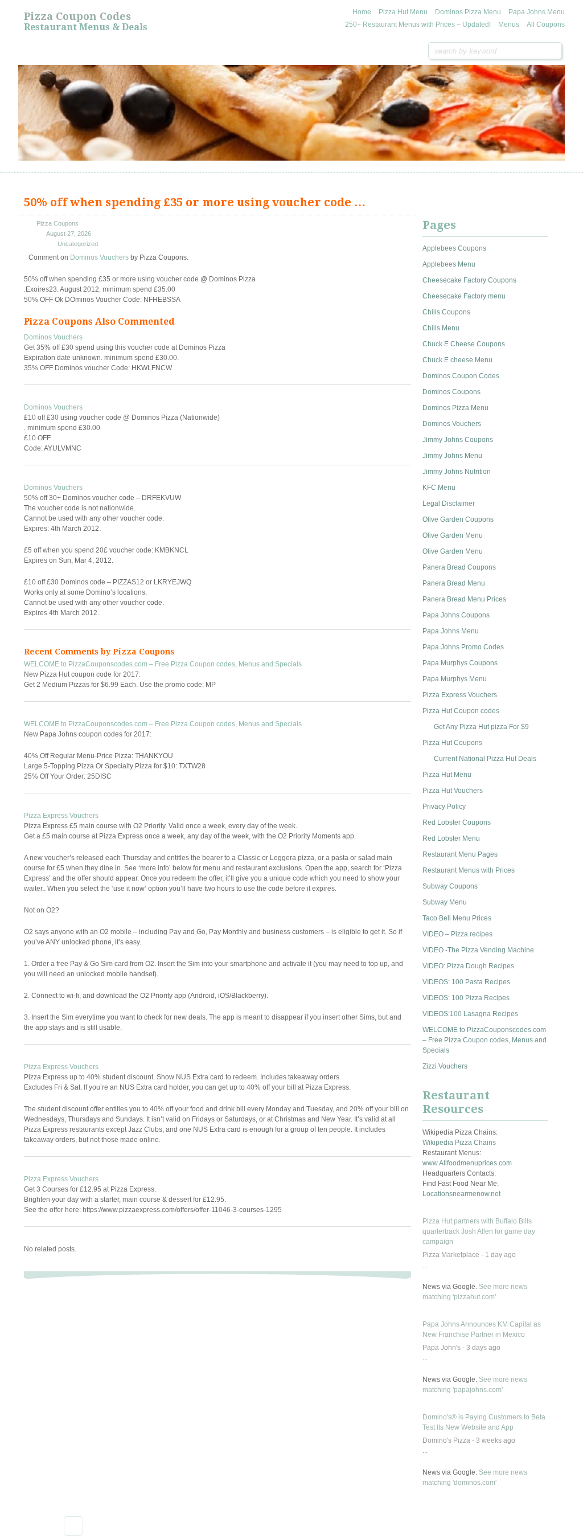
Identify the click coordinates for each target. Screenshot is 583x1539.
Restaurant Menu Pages (460, 854)
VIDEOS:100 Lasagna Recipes (470, 1014)
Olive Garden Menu (452, 535)
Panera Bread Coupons (459, 567)
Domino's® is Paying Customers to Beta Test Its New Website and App (483, 1422)
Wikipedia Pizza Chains (459, 1143)
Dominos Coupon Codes (460, 376)
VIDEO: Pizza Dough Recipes (468, 966)
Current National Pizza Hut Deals (485, 759)
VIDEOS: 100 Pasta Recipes (466, 982)
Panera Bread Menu (453, 583)
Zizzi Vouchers (444, 1066)
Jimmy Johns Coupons (457, 440)
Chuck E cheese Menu (457, 360)
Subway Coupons (450, 886)
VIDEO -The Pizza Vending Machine (478, 950)
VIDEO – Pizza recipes (457, 934)
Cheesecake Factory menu (464, 296)
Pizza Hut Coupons (452, 743)
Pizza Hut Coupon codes (460, 711)
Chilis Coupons (446, 312)
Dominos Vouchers (99, 257)
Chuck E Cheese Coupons (463, 344)
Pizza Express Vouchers (61, 816)
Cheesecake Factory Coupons (469, 280)
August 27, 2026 (68, 233)
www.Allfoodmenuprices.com (467, 1163)
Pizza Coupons (57, 223)
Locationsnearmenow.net (461, 1194)
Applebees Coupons (454, 248)
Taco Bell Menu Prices (456, 918)
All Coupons (546, 24)
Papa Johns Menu (536, 12)
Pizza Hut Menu (403, 12)
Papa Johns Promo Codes (463, 647)
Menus (508, 24)
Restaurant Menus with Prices (468, 870)
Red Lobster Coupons (456, 822)
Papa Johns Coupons (456, 615)
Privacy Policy (444, 807)
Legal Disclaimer (448, 503)
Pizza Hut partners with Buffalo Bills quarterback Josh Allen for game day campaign (478, 1231)
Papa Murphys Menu (454, 679)
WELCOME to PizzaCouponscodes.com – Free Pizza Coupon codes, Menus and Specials (163, 664)
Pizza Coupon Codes (77, 16)
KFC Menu (438, 488)
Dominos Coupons (451, 392)
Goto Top (73, 1526)
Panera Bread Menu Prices (464, 599)
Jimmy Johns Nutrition (456, 472)
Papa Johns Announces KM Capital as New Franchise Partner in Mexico (481, 1329)
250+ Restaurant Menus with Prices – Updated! (418, 24)
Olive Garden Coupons (458, 519)
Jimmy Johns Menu (452, 456)
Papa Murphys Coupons (460, 663)
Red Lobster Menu (451, 838)
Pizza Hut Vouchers (452, 791)
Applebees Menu (448, 264)
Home (361, 12)
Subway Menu (444, 902)
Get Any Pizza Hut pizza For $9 (481, 727)
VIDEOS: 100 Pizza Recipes (466, 998)
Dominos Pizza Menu (468, 12)
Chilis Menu (440, 328)
